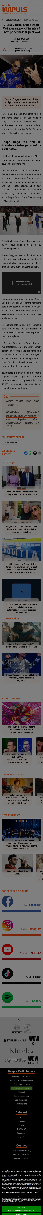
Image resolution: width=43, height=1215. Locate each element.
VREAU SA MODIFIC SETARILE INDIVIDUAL (21, 1210)
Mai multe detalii (10, 1176)
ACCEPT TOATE (21, 1207)
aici (30, 1184)
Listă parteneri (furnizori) (7, 1203)
